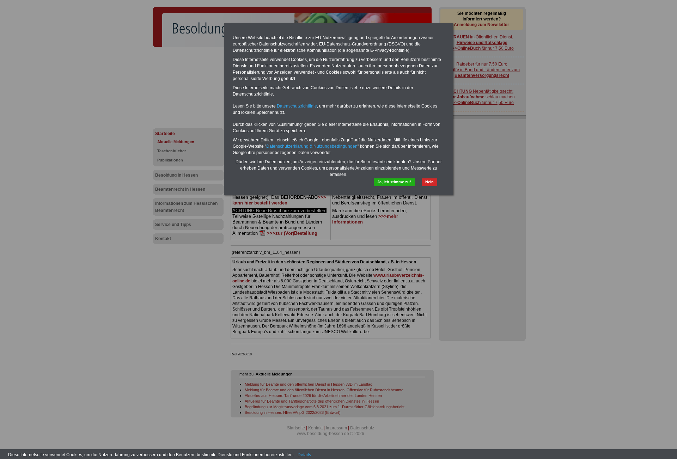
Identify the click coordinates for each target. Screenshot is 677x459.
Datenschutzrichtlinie (297, 106)
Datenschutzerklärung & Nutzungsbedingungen (312, 146)
